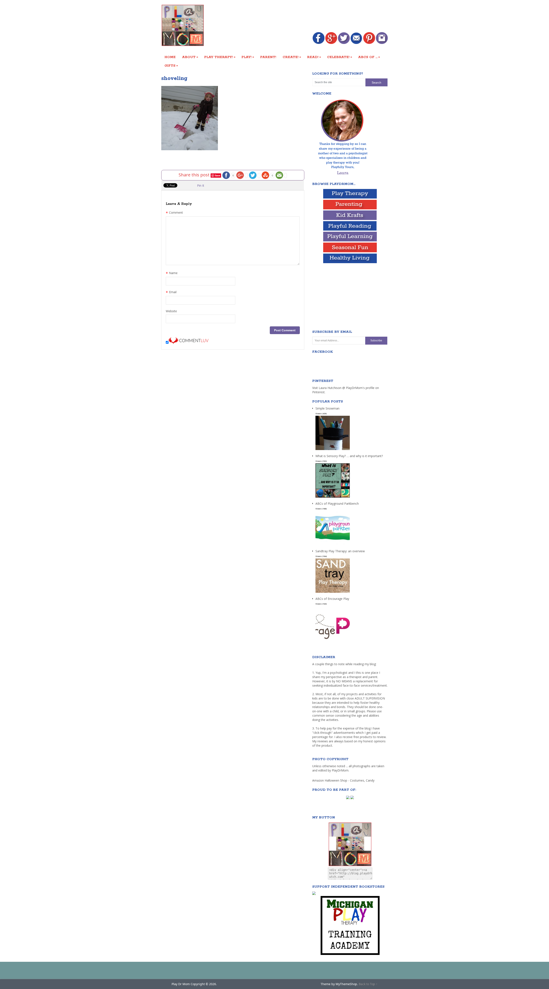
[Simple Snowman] (332, 450)
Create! (292, 57)
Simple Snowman (327, 408)
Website (171, 311)
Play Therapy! (219, 57)
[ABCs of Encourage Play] (332, 640)
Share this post (195, 175)
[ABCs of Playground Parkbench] (332, 545)
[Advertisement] (310, 16)
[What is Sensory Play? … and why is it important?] (332, 498)
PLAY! (247, 57)
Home (170, 57)
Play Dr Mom (181, 984)
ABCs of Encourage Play (332, 599)
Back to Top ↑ (368, 984)
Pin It (200, 185)
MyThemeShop (346, 984)
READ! (314, 57)
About (190, 57)
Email (171, 292)
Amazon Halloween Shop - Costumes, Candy (343, 780)
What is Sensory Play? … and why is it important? (349, 456)
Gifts (171, 65)
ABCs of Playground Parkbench (337, 503)
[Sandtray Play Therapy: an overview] (332, 593)
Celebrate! (339, 57)
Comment (174, 213)
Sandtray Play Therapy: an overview (340, 551)
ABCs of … (369, 57)
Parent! (268, 57)
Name (172, 273)
